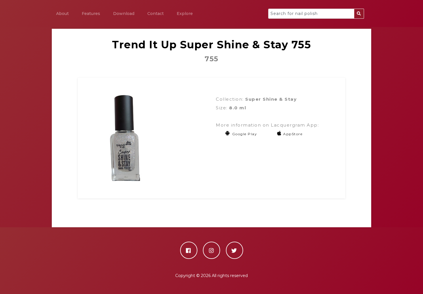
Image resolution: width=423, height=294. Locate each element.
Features (91, 13)
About (62, 13)
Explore (185, 13)
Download (123, 13)
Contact (155, 13)
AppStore (292, 134)
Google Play (244, 134)
